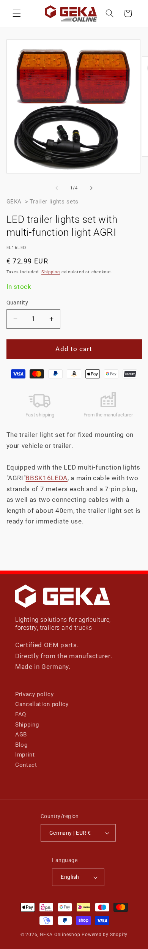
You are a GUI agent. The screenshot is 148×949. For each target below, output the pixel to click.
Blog (21, 744)
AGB (21, 734)
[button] (17, 13)
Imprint (25, 754)
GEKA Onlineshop (60, 934)
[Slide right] (91, 188)
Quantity (17, 303)
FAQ (20, 714)
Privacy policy (34, 694)
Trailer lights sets (54, 201)
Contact (26, 764)
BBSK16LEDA (46, 478)
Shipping (50, 272)
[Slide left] (56, 188)
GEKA (14, 201)
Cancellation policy (42, 704)
